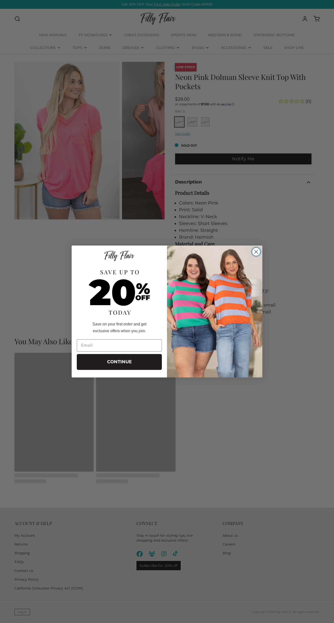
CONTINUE (119, 362)
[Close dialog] (256, 251)
